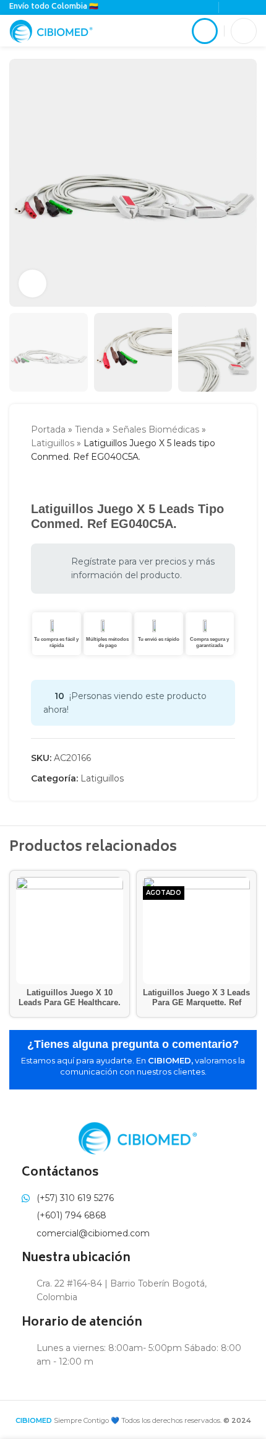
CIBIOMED (33, 1420)
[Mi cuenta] (205, 31)
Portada (48, 429)
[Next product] (62, 483)
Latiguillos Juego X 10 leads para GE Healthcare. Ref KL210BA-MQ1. (70, 1002)
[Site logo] (51, 29)
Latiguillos (52, 443)
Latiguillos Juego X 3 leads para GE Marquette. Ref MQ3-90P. (196, 1002)
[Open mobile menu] (244, 31)
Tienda (89, 429)
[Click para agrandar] (32, 283)
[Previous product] (37, 483)
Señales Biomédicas (156, 429)
